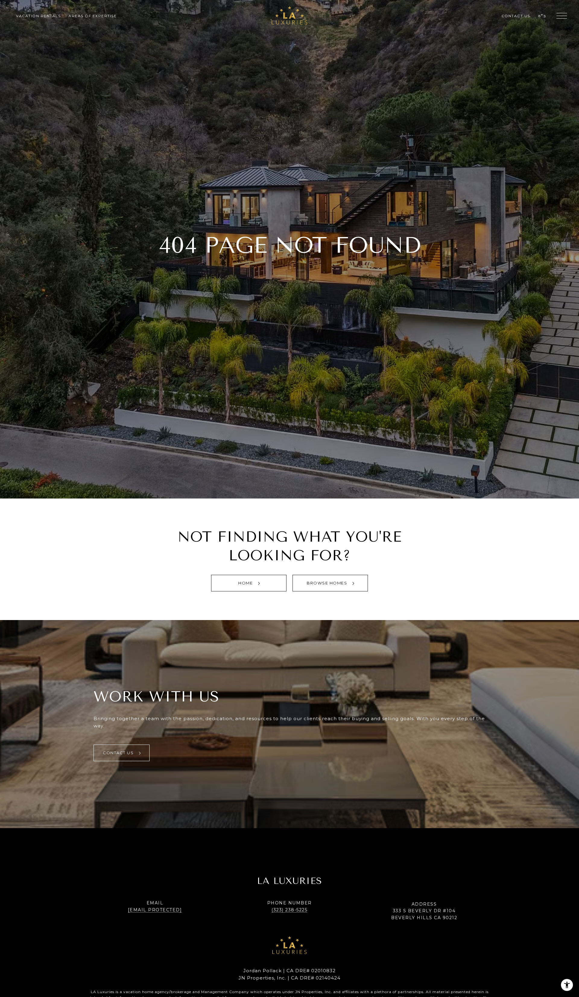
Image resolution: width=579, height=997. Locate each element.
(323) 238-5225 (289, 910)
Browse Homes (328, 583)
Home (246, 583)
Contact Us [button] (119, 752)
